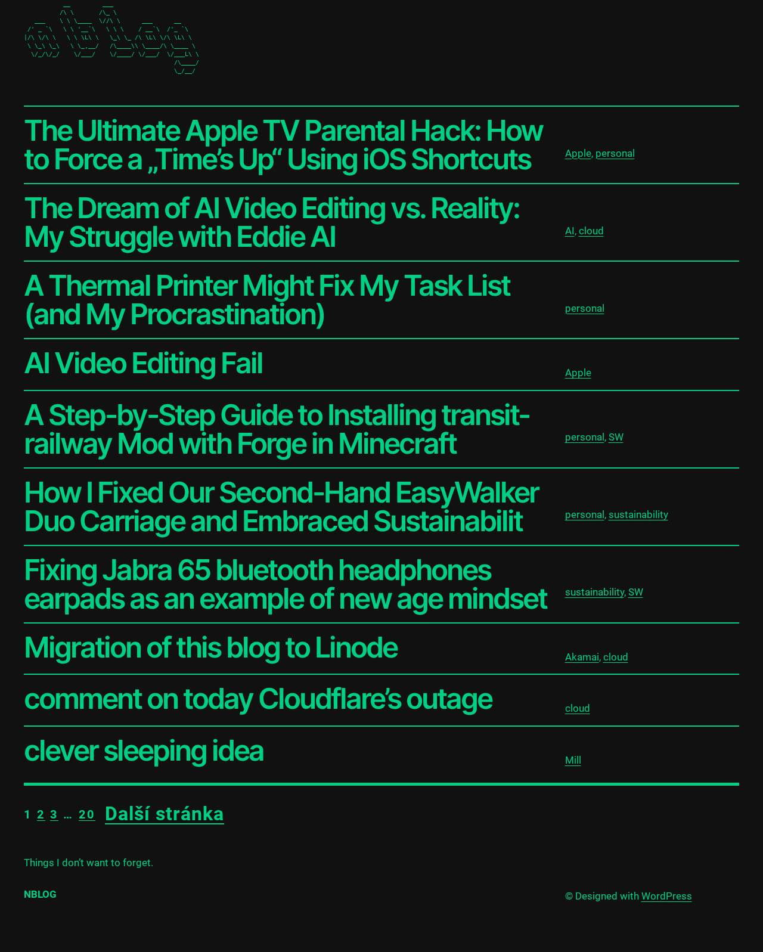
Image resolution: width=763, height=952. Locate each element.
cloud (591, 231)
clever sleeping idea (143, 750)
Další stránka (164, 813)
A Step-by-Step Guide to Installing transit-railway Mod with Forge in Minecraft (276, 429)
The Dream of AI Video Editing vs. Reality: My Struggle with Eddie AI (271, 222)
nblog (40, 894)
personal (615, 153)
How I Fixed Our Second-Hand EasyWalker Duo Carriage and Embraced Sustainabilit (281, 506)
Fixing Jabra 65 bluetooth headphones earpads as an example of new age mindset (285, 584)
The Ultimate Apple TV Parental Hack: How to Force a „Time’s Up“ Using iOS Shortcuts (283, 144)
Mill (573, 760)
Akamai (582, 657)
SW (616, 437)
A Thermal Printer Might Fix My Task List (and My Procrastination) (267, 299)
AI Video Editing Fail (143, 363)
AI (570, 231)
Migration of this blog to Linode (210, 647)
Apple (578, 153)
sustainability (638, 514)
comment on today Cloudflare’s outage (258, 698)
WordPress (666, 896)
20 (87, 814)
